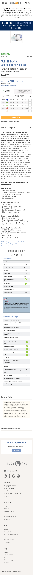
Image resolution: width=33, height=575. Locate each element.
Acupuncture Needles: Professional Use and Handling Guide (15, 243)
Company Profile (6, 397)
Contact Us (7, 519)
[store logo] (16, 3)
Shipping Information (10, 486)
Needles (6, 552)
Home (5, 506)
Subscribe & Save (9, 539)
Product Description (8, 127)
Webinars (6, 562)
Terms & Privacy (17, 571)
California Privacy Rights (11, 534)
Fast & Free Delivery (9, 488)
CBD (5, 557)
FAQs (5, 537)
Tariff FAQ (6, 496)
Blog (5, 548)
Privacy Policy (7, 532)
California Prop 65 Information (12, 493)
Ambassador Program (10, 516)
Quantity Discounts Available (8, 85)
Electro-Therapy (8, 560)
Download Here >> (7, 246)
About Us (6, 509)
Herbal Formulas (8, 555)
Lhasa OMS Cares (9, 511)
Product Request (8, 514)
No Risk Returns (8, 491)
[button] (13, 46)
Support (6, 529)
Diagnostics (7, 542)
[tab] (16, 127)
